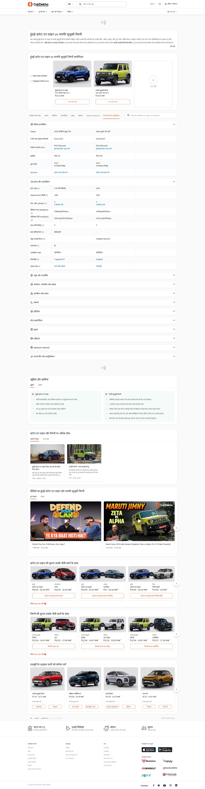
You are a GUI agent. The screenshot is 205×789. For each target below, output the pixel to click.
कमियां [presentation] (40, 385)
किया (153, 584)
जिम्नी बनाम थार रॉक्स (102, 646)
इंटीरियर (54, 116)
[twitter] (159, 786)
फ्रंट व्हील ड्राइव (59, 266)
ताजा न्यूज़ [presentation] (46, 439)
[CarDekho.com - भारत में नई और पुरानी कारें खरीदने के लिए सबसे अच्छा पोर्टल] (38, 4)
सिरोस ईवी (156, 587)
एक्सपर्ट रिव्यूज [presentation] (34, 439)
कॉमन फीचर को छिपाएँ (40, 76)
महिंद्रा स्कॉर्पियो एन (75, 694)
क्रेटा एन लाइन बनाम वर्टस (53, 596)
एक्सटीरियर (64, 116)
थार (55, 638)
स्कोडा (105, 584)
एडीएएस (80, 116)
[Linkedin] (176, 786)
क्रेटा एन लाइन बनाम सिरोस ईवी (151, 596)
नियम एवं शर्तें (31, 755)
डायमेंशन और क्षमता (35, 116)
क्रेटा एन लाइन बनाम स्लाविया (102, 596)
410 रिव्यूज (104, 166)
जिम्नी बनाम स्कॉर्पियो (151, 646)
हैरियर (129, 707)
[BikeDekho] (149, 761)
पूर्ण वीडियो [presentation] (33, 497)
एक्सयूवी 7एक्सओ (92, 707)
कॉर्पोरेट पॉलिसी (32, 762)
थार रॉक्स (106, 638)
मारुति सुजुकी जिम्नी (102, 90)
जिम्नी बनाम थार (53, 646)
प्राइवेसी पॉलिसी (32, 758)
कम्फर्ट (46, 116)
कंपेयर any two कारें (37, 603)
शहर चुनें (172, 12)
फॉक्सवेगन (57, 584)
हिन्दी (151, 4)
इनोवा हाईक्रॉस (112, 707)
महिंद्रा (56, 635)
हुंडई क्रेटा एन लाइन (61, 90)
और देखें (172, 46)
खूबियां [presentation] (32, 385)
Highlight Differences (41, 81)
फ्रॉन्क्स (39, 707)
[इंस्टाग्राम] (170, 786)
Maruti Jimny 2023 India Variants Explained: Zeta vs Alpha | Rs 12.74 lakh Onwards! (138, 544)
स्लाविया (106, 587)
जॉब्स (29, 751)
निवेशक (30, 765)
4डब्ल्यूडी (99, 266)
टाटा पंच (145, 694)
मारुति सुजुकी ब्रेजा (38, 694)
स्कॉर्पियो (155, 638)
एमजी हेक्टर (109, 694)
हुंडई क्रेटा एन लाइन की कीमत (54, 43)
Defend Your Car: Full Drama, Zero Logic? (48, 544)
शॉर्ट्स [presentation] (42, 497)
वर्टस (56, 587)
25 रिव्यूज (62, 166)
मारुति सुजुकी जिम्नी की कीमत (123, 43)
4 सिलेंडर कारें (58, 205)
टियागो (165, 707)
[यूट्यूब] (164, 786)
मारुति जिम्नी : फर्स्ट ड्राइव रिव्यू (79, 467)
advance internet (93, 116)
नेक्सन (55, 707)
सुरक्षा (72, 116)
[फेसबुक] (153, 786)
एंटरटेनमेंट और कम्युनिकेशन (111, 116)
